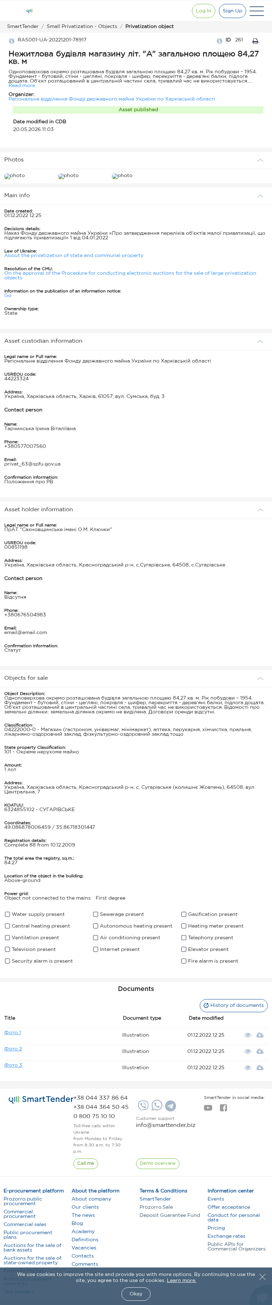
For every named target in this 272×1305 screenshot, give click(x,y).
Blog (77, 1223)
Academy (83, 1232)
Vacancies (84, 1248)
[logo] (41, 1100)
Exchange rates (226, 1236)
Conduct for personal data (234, 1217)
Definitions (85, 1240)
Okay (136, 1294)
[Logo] (29, 11)
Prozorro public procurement (23, 1201)
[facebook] (223, 1110)
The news (83, 1215)
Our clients (85, 1207)
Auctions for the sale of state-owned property (32, 1260)
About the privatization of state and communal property (73, 255)
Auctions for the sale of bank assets (32, 1247)
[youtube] (208, 1110)
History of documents (237, 1005)
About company (91, 1199)
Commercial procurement (20, 1214)
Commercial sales (25, 1225)
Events (216, 1199)
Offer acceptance (229, 1207)
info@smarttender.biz (166, 1125)
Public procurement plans (28, 1235)
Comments (85, 1264)
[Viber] (142, 1108)
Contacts (83, 1256)
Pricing (216, 1228)
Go (7, 296)
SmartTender (155, 1199)
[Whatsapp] (156, 1109)
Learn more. (181, 1280)
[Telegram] (169, 1108)
